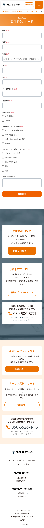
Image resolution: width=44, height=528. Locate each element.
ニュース (16, 464)
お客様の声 (21, 460)
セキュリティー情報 (22, 513)
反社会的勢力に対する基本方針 (22, 517)
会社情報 (25, 464)
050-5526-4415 (24, 427)
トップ (11, 460)
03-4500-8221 (24, 313)
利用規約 (22, 520)
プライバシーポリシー (22, 510)
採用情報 (31, 460)
